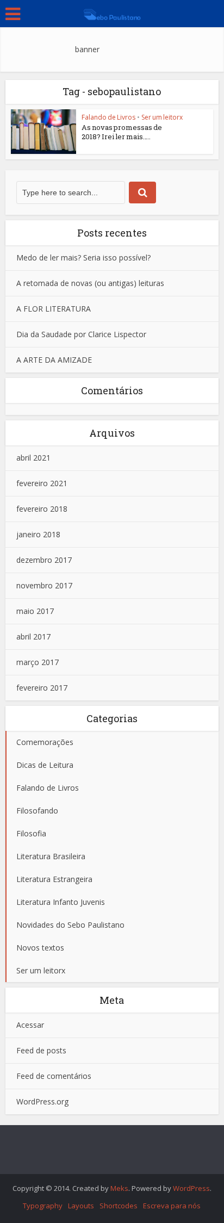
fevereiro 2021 (41, 483)
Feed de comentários (53, 1076)
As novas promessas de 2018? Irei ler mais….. (122, 131)
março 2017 (37, 662)
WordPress (191, 1188)
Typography (43, 1205)
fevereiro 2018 (41, 509)
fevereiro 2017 (41, 687)
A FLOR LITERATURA (53, 308)
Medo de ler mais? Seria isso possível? (83, 257)
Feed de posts (41, 1050)
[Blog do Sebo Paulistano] (112, 12)
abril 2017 (33, 636)
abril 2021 (33, 457)
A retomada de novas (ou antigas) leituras (90, 283)
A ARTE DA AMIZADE (54, 360)
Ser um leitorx (162, 117)
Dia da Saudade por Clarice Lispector (81, 334)
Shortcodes (118, 1205)
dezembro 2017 (44, 560)
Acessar (30, 1025)
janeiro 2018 (38, 534)
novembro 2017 (44, 585)
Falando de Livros (108, 117)
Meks (119, 1188)
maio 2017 (35, 611)
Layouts (81, 1205)
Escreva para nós (172, 1205)
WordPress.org (42, 1101)
